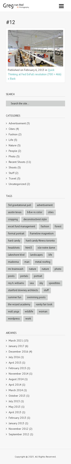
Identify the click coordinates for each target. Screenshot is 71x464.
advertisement (45, 205)
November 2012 (18, 429)
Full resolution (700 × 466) (45, 74)
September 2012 (19, 434)
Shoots (13, 167)
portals (24, 276)
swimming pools (36, 297)
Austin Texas (14, 212)
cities (51, 212)
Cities (12, 129)
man (26, 262)
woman (43, 311)
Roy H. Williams (16, 283)
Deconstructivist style (35, 219)
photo (58, 269)
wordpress (14, 318)
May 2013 (15, 406)
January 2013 (16, 423)
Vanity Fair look (44, 304)
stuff (46, 290)
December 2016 (18, 351)
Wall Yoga (13, 311)
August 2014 (16, 379)
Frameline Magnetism (42, 233)
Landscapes (36, 254)
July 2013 (14, 401)
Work (28, 318)
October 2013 (17, 395)
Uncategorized (17, 184)
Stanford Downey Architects (23, 290)
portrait (38, 276)
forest (58, 226)
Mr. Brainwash (15, 269)
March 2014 (16, 390)
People (13, 151)
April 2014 (15, 384)
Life (11, 140)
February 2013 (17, 417)
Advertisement (17, 123)
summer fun (14, 297)
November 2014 (18, 373)
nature (45, 269)
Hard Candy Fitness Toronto (40, 240)
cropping (13, 219)
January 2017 (16, 346)
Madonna (13, 262)
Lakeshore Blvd (16, 254)
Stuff (11, 173)
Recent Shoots (17, 162)
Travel (12, 178)
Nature (13, 145)
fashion (45, 226)
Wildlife (29, 311)
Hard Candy (14, 240)
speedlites (54, 283)
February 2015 (17, 368)
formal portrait (16, 233)
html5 (28, 247)
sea (32, 283)
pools (11, 276)
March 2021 (16, 340)
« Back (11, 78)
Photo (12, 156)
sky (41, 283)
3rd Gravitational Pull (19, 205)
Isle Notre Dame (46, 247)
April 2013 (15, 412)
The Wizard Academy (19, 304)
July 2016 (14, 357)
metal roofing (42, 262)
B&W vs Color (34, 212)
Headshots (14, 247)
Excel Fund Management (21, 226)
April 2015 (15, 362)
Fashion (13, 134)
